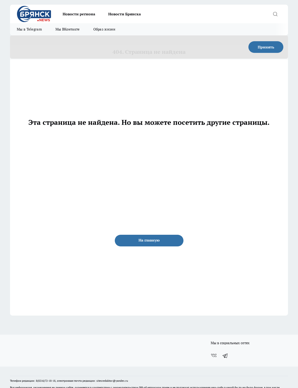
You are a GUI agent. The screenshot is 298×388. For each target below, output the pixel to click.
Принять (266, 47)
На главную (149, 240)
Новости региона (79, 14)
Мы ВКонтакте (67, 29)
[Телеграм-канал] (225, 355)
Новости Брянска (124, 14)
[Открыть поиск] (275, 14)
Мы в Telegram (29, 29)
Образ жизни (104, 29)
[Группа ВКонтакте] (214, 355)
